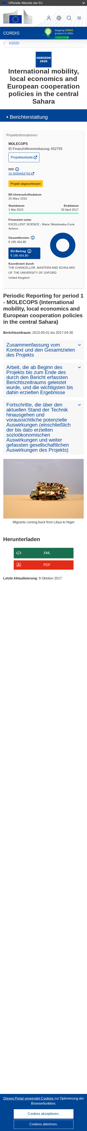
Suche (69, 18)
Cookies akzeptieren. (43, 1114)
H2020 (14, 43)
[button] (59, 18)
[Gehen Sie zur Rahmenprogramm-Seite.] (44, 59)
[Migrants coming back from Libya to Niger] (43, 489)
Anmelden (48, 18)
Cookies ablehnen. (43, 1124)
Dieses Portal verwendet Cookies (28, 1098)
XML (47, 553)
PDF (47, 565)
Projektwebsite (22, 158)
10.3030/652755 (19, 173)
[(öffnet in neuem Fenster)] (17, 16)
